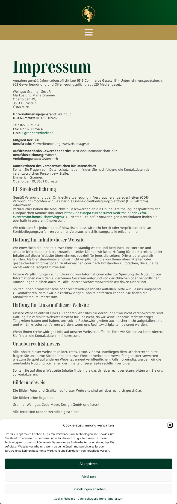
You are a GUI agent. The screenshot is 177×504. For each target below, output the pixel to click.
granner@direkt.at (38, 133)
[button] (170, 425)
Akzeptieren (88, 464)
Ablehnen (89, 476)
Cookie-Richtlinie (64, 499)
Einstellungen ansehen (89, 489)
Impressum (115, 499)
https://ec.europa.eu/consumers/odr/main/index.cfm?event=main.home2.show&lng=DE (80, 215)
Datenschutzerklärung (91, 499)
